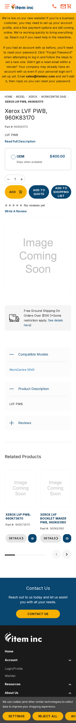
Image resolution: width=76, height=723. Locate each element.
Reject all (47, 716)
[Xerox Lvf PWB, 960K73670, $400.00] (21, 488)
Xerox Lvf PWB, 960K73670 (18, 516)
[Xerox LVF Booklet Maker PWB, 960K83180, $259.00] (55, 488)
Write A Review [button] (16, 211)
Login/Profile (14, 668)
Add (12, 192)
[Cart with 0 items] (69, 6)
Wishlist (10, 676)
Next (66, 554)
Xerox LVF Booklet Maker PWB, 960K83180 (53, 518)
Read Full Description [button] (20, 141)
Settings (16, 716)
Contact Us (38, 614)
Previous (56, 554)
